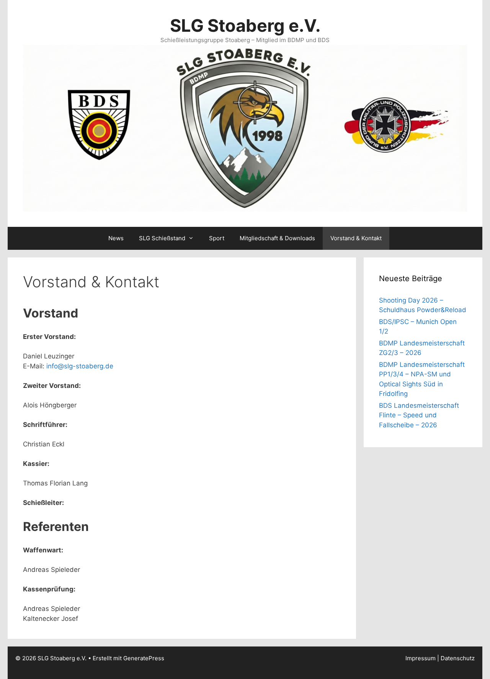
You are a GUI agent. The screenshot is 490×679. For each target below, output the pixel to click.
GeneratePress (143, 658)
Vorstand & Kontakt (356, 238)
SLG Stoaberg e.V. (245, 25)
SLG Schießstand (162, 238)
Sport (216, 238)
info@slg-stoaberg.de (79, 366)
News (116, 238)
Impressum (420, 658)
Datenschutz (458, 658)
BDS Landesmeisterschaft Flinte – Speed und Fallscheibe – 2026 (419, 415)
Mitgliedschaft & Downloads (277, 238)
